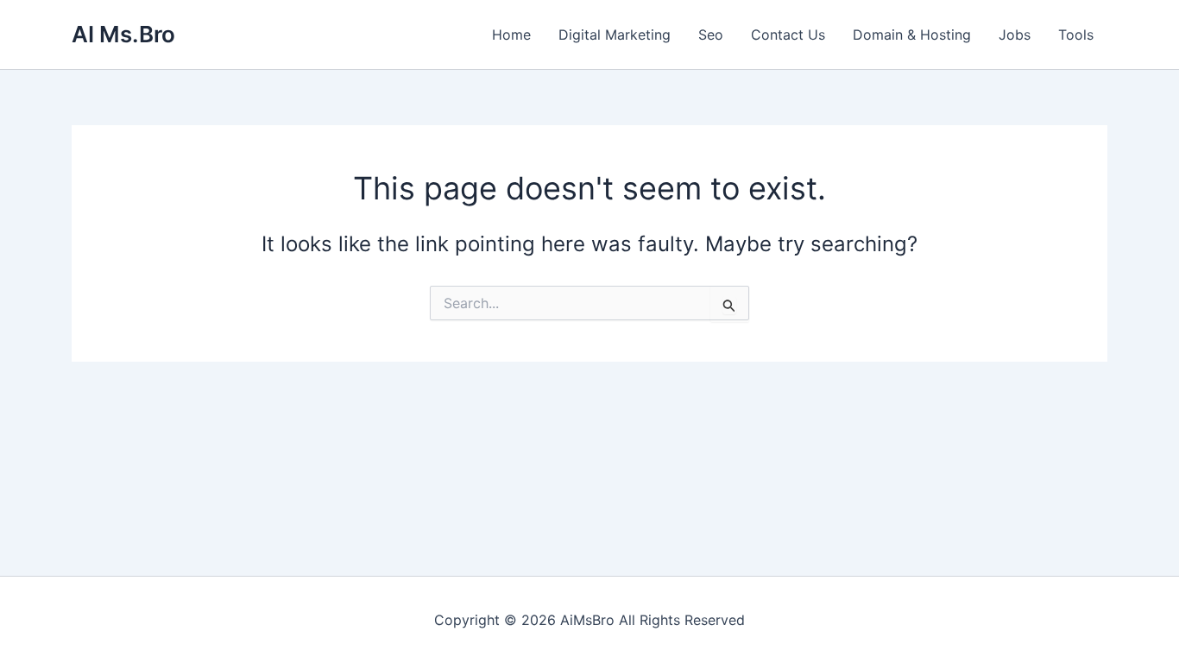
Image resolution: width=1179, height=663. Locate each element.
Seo (710, 34)
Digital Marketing (614, 34)
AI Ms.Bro (123, 34)
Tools (1076, 34)
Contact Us (788, 34)
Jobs (1015, 34)
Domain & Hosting (912, 34)
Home (511, 34)
